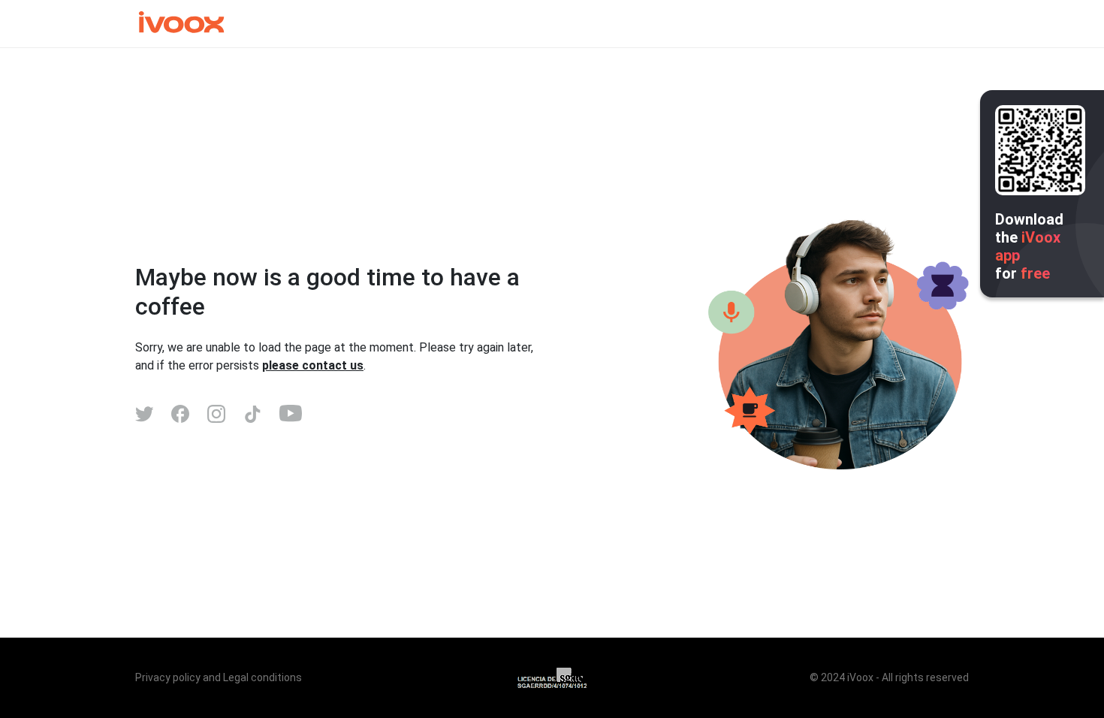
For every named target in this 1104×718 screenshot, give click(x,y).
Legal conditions (262, 677)
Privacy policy (168, 677)
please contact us (312, 365)
